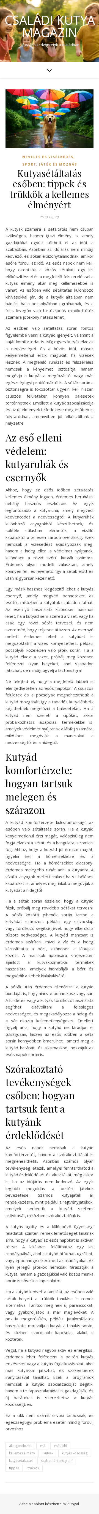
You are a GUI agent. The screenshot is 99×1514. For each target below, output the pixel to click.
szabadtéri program (57, 1460)
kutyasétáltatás (20, 1460)
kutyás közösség (74, 1453)
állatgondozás (20, 1445)
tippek (14, 1468)
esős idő (60, 1445)
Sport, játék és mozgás (49, 164)
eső (42, 1445)
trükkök (33, 1468)
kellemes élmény (22, 1453)
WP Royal (71, 1503)
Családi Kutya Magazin (49, 26)
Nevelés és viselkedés (47, 157)
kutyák (48, 1453)
